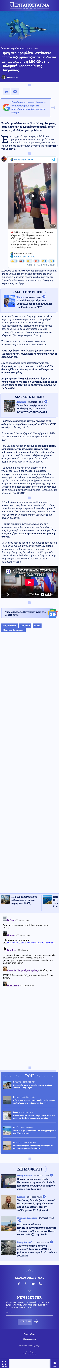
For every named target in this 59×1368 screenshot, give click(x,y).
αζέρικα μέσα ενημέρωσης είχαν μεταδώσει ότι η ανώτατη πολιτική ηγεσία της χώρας (28, 449)
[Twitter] (25, 1283)
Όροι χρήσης (30, 1334)
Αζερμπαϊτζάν (9, 625)
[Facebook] (18, 1283)
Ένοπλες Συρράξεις (11, 48)
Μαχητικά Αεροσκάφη (13, 630)
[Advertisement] (29, 765)
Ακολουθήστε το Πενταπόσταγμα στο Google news (25, 613)
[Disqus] (29, 951)
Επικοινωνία (29, 1339)
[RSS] (40, 1283)
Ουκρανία (25, 625)
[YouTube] (33, 1283)
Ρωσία (37, 625)
